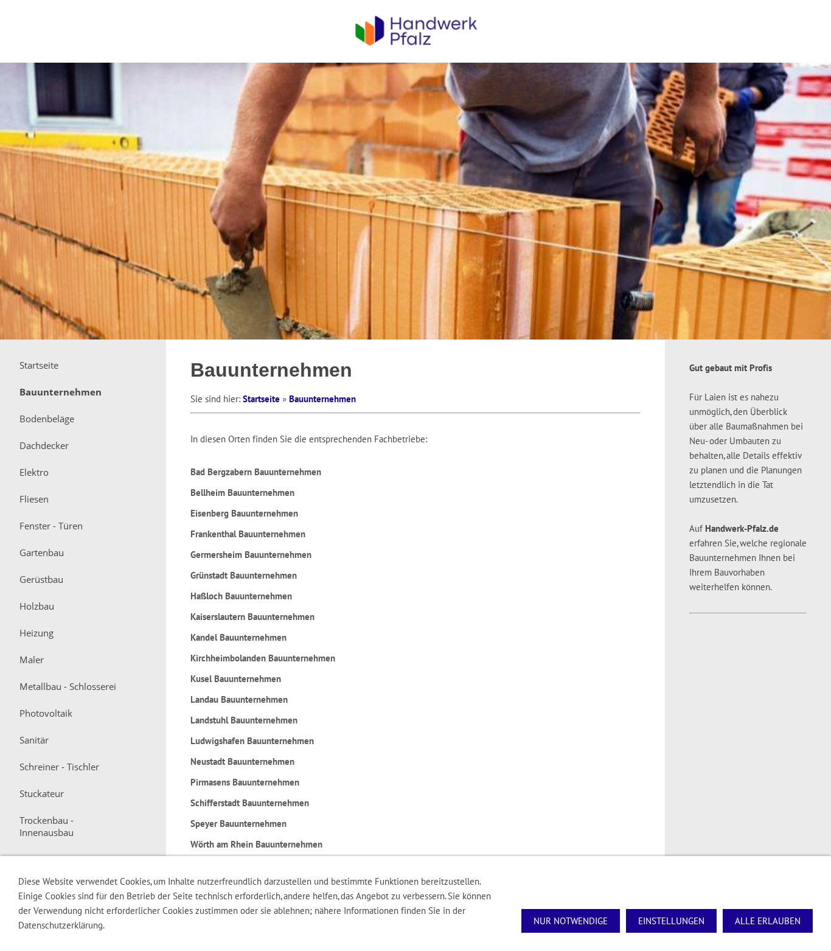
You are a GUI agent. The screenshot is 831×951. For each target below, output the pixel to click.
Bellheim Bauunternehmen (242, 492)
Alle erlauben (768, 921)
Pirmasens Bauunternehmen (244, 782)
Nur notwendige (571, 921)
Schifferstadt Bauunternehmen (249, 803)
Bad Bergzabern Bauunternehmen (255, 472)
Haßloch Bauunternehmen (241, 596)
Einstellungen (671, 921)
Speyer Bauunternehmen (238, 823)
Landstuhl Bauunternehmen (243, 720)
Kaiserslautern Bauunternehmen (252, 616)
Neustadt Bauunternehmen (242, 761)
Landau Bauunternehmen (239, 699)
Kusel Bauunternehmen (235, 679)
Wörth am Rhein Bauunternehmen (256, 844)
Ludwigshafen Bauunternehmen (252, 741)
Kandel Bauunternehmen (238, 637)
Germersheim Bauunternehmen (250, 554)
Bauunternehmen (322, 399)
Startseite (261, 399)
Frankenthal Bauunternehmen (247, 534)
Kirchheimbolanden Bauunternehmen (262, 658)
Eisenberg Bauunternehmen (244, 513)
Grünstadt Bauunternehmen (243, 575)
